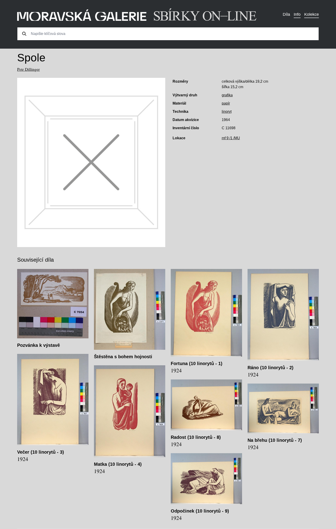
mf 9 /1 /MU (231, 138)
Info (297, 14)
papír (226, 103)
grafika (227, 95)
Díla (286, 14)
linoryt (227, 111)
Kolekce (311, 14)
